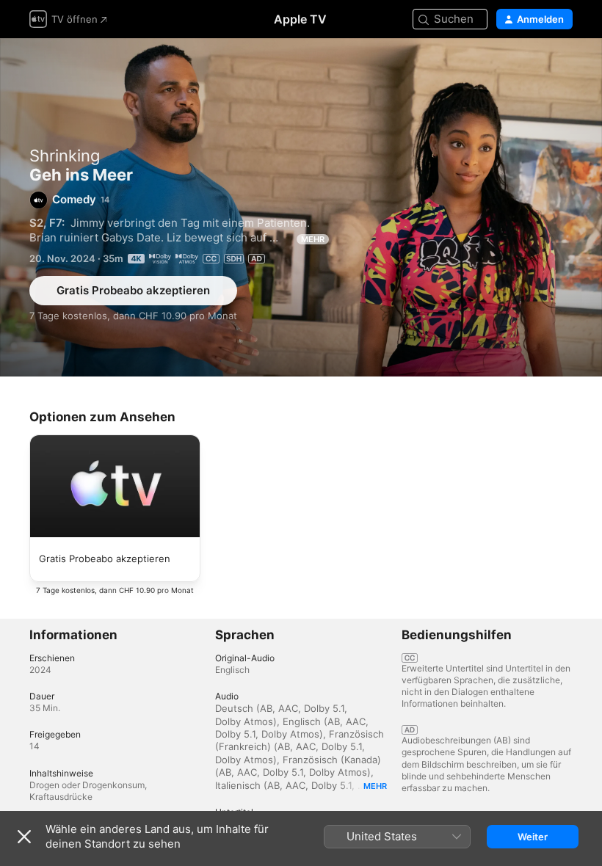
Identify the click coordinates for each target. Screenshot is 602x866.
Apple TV (300, 19)
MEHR (312, 239)
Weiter (533, 837)
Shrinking (64, 155)
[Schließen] (24, 836)
